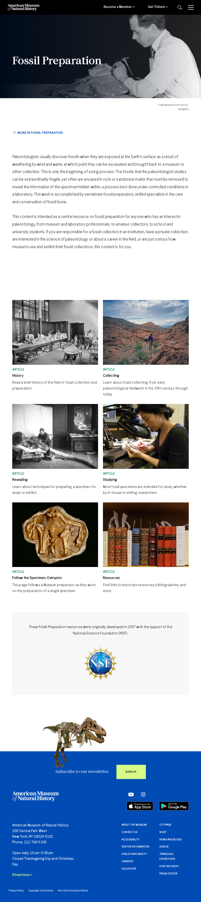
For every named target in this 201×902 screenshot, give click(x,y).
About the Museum (134, 825)
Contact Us (130, 832)
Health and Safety (134, 854)
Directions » (22, 875)
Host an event (169, 866)
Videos (163, 847)
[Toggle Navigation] (191, 7)
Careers (127, 861)
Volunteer (129, 869)
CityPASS (165, 825)
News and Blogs (170, 839)
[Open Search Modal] (179, 7)
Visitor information (136, 847)
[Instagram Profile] (141, 794)
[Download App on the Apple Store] (140, 806)
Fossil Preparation (56, 61)
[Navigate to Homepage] (23, 7)
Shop (162, 832)
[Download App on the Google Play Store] (174, 806)
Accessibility (131, 839)
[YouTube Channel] (130, 794)
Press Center (168, 874)
